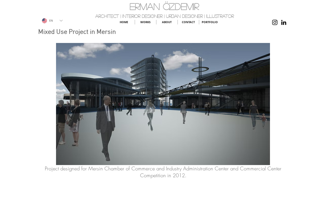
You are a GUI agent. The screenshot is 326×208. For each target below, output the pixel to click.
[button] (163, 104)
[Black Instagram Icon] (274, 22)
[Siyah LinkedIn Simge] (283, 22)
